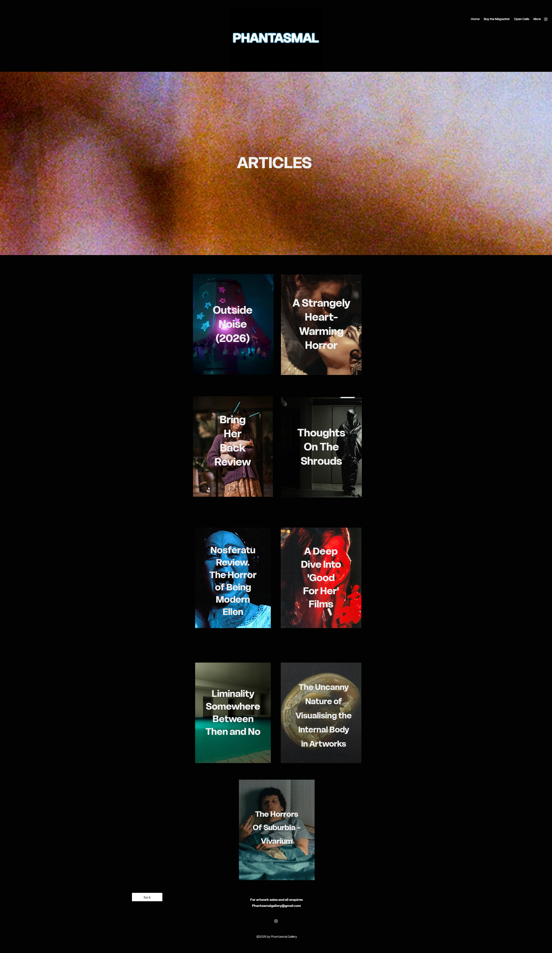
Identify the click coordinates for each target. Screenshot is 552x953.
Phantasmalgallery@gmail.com (276, 906)
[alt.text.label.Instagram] (546, 19)
